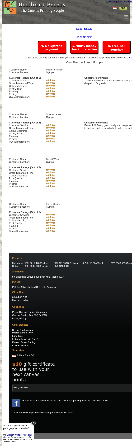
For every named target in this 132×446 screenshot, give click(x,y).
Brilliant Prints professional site (17, 436)
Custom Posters (20, 345)
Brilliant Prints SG (25, 355)
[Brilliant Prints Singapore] (115, 7)
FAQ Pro (38, 315)
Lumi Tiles (17, 336)
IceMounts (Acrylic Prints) (25, 339)
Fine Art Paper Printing (23, 342)
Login (79, 28)
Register (88, 28)
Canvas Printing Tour (23, 315)
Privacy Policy (19, 318)
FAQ (44, 315)
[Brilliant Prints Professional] (123, 7)
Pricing (15, 312)
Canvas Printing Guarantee (33, 312)
